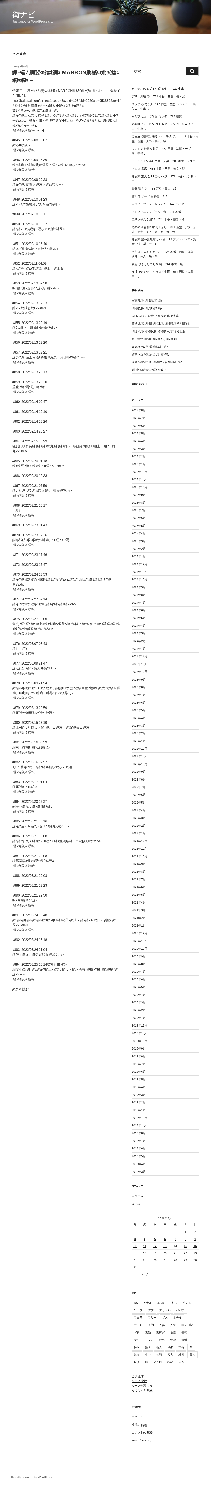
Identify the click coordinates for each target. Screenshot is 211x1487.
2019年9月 (139, 1048)
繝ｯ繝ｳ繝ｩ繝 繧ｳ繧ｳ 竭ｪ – (148, 308)
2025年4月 (139, 533)
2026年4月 (139, 441)
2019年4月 (139, 1087)
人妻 (162, 1325)
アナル (147, 1302)
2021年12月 (139, 841)
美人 (192, 1354)
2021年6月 (139, 887)
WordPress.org (141, 1440)
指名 (148, 1347)
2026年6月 (139, 425)
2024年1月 (139, 648)
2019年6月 (139, 1071)
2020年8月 (139, 964)
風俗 (181, 1362)
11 (144, 1246)
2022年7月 (139, 787)
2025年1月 (139, 556)
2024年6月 (139, 610)
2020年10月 (139, 948)
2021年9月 (139, 864)
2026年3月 (139, 448)
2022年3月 (139, 818)
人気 (173, 1325)
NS (136, 1302)
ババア (180, 1310)
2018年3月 (139, 1171)
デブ (151, 1310)
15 (185, 1246)
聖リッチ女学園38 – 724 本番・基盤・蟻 (158, 219)
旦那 (170, 1347)
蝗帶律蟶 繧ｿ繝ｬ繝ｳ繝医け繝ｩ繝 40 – (155, 339)
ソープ (138, 1310)
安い (151, 1339)
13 (165, 1246)
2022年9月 (139, 771)
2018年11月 (139, 1125)
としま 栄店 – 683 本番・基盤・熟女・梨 (158, 168)
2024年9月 (139, 587)
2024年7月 (139, 602)
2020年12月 (139, 933)
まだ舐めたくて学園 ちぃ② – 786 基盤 (157, 116)
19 (155, 1253)
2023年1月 (139, 741)
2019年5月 (139, 1079)
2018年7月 (139, 1141)
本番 (181, 1347)
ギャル (186, 1302)
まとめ (136, 1203)
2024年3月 (139, 633)
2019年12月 (139, 1025)
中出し (138, 1325)
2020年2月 (139, 1010)
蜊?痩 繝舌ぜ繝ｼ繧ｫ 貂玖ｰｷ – (150, 369)
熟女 (137, 1354)
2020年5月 (139, 987)
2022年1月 (139, 833)
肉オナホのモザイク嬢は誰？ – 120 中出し (159, 88)
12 (155, 1246)
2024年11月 (139, 571)
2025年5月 (139, 525)
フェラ (138, 1317)
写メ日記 (187, 1325)
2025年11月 (139, 479)
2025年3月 (139, 541)
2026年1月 (139, 464)
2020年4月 (139, 994)
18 (144, 1253)
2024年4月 (139, 625)
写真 (137, 1332)
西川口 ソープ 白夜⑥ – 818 (150, 196)
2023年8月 (139, 687)
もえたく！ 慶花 (142, 1390)
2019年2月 (139, 1102)
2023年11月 (139, 664)
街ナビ (23, 14)
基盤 (184, 1332)
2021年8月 (139, 871)
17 (135, 1253)
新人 (159, 1347)
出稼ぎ (160, 1332)
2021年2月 (139, 918)
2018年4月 (139, 1164)
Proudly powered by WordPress (31, 1477)
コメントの (142, 1432)
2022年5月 (139, 802)
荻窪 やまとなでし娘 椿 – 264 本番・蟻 (157, 264)
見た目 (157, 1362)
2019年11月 (139, 1033)
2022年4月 (139, 810)
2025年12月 (139, 471)
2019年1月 (139, 1110)
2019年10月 (139, 1041)
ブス (165, 1317)
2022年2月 (139, 825)
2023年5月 (139, 710)
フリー (152, 1317)
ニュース (137, 1195)
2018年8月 (139, 1133)
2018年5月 (139, 1156)
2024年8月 (139, 594)
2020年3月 (139, 1002)
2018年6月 (139, 1148)
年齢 (173, 1339)
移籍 (159, 1354)
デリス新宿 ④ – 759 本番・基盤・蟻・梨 (158, 96)
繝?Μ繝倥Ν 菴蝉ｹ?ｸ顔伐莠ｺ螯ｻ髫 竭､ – (157, 316)
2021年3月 (139, 910)
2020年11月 (139, 941)
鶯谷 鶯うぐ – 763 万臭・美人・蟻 (154, 188)
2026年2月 (139, 456)
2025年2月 (139, 548)
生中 (148, 1354)
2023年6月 (139, 702)
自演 (137, 1362)
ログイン (137, 1417)
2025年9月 (139, 494)
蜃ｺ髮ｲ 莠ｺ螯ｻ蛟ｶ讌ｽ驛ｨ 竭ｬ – (151, 346)
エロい (161, 1302)
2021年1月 (139, 925)
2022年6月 (139, 794)
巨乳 (162, 1339)
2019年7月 (139, 1064)
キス (174, 1302)
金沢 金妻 (138, 1376)
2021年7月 (139, 879)
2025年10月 (139, 487)
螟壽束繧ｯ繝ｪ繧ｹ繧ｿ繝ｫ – (148, 300)
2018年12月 (139, 1117)
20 (165, 1253)
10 (135, 1246)
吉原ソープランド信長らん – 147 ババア (158, 204)
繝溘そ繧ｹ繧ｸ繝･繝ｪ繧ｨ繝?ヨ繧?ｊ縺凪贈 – (160, 331)
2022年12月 (139, 748)
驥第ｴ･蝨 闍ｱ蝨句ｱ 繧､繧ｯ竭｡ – (152, 354)
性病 (137, 1347)
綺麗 (181, 1354)
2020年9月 (139, 956)
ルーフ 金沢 (139, 1381)
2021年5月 (139, 894)
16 (195, 1246)
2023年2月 (139, 733)
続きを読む (20, 989)
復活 (184, 1339)
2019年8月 (139, 1056)
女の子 (138, 1339)
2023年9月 (139, 679)
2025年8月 (139, 502)
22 (185, 1253)
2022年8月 (139, 779)
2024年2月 (139, 641)
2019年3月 (139, 1094)
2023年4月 (139, 718)
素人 (170, 1354)
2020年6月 (139, 979)
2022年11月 (139, 756)
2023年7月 (139, 694)
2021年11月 (139, 848)
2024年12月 (139, 564)
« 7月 (145, 1274)
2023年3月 (139, 725)
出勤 (148, 1332)
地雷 (173, 1332)
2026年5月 (139, 433)
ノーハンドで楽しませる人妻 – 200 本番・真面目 (164, 161)
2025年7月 (139, 510)
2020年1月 (139, 1018)
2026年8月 (139, 410)
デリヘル (165, 1310)
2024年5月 (139, 617)
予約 (151, 1325)
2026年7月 (139, 418)
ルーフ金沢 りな (142, 1385)
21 (175, 1253)
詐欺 (170, 1362)
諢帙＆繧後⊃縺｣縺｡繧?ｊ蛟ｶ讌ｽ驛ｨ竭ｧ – (158, 362)
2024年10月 (139, 579)
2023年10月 (139, 671)
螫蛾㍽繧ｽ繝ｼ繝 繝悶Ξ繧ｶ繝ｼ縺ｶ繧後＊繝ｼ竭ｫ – (162, 323)
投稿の (139, 1424)
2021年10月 (139, 856)
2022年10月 (139, 764)
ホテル (177, 1317)
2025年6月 (139, 518)
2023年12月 (139, 656)
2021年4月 (139, 902)
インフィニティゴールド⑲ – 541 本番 (156, 211)
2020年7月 (139, 971)
